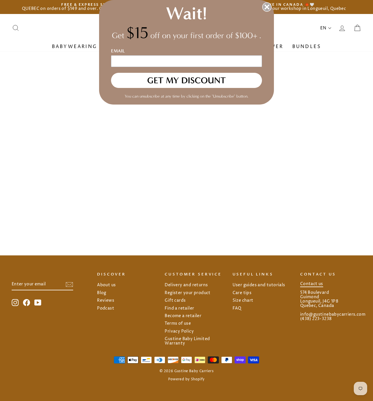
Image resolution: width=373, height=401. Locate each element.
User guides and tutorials (259, 285)
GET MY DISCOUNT (186, 80)
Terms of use (178, 323)
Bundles (306, 46)
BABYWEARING (75, 46)
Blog (101, 293)
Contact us (311, 284)
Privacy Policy (179, 331)
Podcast (105, 308)
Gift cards (175, 300)
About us (106, 285)
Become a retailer (183, 316)
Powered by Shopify (186, 379)
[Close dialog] (267, 7)
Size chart (243, 300)
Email (118, 51)
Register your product (187, 293)
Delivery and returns (186, 285)
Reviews (105, 300)
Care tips (242, 293)
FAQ (237, 308)
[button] (326, 28)
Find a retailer (179, 308)
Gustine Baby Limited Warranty (187, 341)
